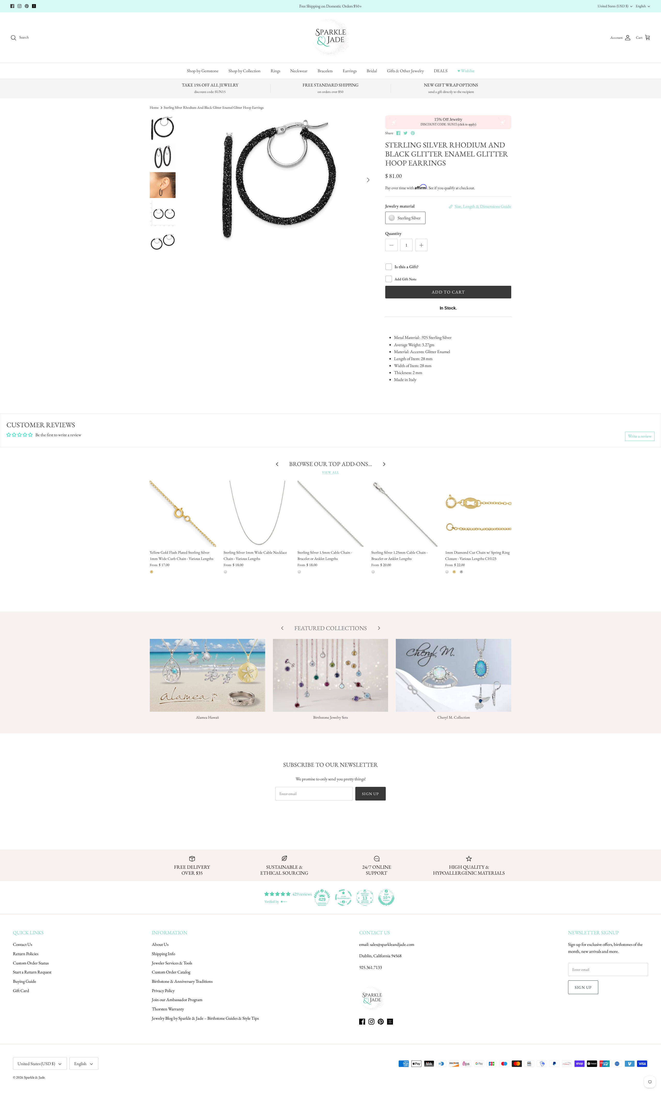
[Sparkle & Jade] (331, 38)
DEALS (440, 71)
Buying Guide (24, 981)
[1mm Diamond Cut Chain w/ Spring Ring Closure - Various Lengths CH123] (478, 514)
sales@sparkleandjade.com (392, 944)
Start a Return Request (32, 972)
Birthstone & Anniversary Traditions (182, 981)
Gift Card (21, 990)
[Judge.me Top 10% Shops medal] (386, 897)
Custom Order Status (31, 963)
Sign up (370, 793)
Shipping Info (163, 953)
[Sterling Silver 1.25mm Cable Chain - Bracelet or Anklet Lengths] (404, 514)
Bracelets (325, 71)
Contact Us (22, 944)
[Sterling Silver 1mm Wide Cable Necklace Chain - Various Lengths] (257, 514)
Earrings (350, 71)
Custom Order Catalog (171, 972)
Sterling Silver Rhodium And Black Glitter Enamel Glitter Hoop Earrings (214, 107)
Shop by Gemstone (202, 71)
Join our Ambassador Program (177, 999)
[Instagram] (19, 6)
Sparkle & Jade (34, 1077)
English (641, 6)
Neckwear (299, 71)
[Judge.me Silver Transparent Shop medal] (343, 897)
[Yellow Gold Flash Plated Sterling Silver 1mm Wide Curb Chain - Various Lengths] (183, 514)
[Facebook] (12, 6)
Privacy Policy (163, 990)
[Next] (368, 180)
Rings (275, 71)
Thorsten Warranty (168, 1009)
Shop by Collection (245, 71)
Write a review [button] (640, 436)
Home (154, 107)
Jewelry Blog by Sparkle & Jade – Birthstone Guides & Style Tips (205, 1018)
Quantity (393, 233)
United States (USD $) (613, 6)
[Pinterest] (27, 6)
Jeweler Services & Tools (172, 963)
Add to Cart (448, 292)
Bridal (372, 71)
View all (330, 472)
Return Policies (25, 953)
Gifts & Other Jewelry (405, 71)
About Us (160, 944)
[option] (280, 179)
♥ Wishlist (466, 71)
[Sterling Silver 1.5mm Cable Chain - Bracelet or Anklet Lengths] (330, 514)
